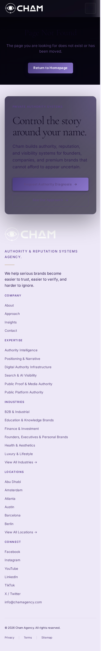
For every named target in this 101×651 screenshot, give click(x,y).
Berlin (9, 524)
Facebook (12, 552)
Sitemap (46, 637)
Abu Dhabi (13, 482)
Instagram (12, 560)
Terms (28, 637)
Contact (11, 330)
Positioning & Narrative (22, 359)
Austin (9, 507)
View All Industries (21, 462)
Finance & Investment (22, 429)
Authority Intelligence (21, 350)
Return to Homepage (50, 68)
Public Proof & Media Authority (28, 384)
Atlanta (10, 499)
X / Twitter (13, 594)
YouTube (11, 569)
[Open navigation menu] (90, 8)
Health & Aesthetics (20, 445)
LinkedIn (11, 577)
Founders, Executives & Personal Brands (36, 437)
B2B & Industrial (17, 412)
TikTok (10, 585)
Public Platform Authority (24, 392)
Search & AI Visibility (21, 375)
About (9, 305)
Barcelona (13, 515)
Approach (12, 314)
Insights (11, 322)
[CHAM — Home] (24, 8)
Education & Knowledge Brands (29, 420)
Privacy (9, 637)
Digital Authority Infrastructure (28, 367)
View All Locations (21, 532)
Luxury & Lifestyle (19, 454)
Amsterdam (14, 490)
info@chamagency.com (23, 602)
